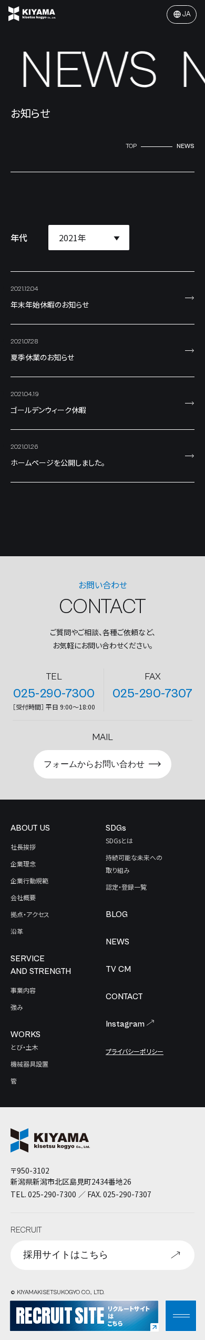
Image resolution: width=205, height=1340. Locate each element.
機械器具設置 (29, 1063)
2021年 (72, 237)
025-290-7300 (54, 693)
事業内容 (23, 990)
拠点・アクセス (30, 914)
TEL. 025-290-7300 (43, 1194)
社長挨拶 (23, 846)
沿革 (17, 931)
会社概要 (23, 897)
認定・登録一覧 (126, 886)
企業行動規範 (29, 880)
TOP (131, 146)
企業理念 (23, 863)
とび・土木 (24, 1046)
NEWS (185, 146)
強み (17, 1006)
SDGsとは (119, 840)
